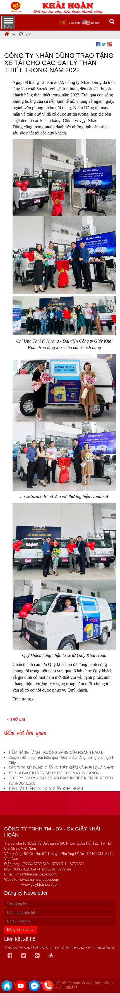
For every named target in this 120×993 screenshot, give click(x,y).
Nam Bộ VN (81, 983)
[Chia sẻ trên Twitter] (104, 44)
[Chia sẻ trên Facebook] (98, 44)
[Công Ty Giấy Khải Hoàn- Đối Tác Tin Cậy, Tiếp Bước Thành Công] (6, 34)
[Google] (37, 955)
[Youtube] (50, 955)
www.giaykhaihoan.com (41, 884)
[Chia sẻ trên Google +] (109, 44)
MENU (8, 22)
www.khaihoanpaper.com (39, 879)
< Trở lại (16, 719)
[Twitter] (23, 955)
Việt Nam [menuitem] (74, 22)
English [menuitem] (95, 22)
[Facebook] (10, 955)
